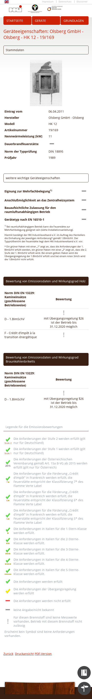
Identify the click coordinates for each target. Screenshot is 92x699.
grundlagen (74, 21)
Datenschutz (65, 1)
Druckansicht (24, 654)
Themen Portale (84, 685)
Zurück (8, 654)
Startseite (14, 21)
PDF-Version (43, 654)
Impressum (47, 1)
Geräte (40, 21)
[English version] (6, 2)
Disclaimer (82, 1)
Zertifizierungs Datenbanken (84, 669)
